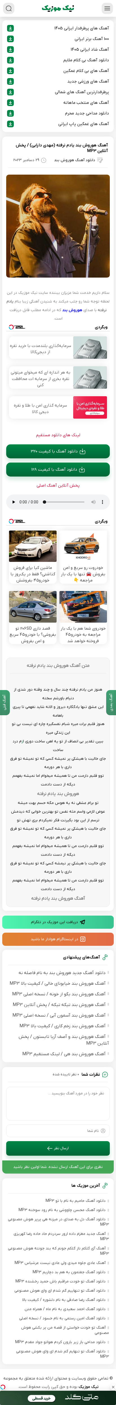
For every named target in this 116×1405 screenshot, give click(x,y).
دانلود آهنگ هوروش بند (74, 160)
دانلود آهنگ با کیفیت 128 (54, 469)
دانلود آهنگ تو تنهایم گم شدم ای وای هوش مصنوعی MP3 (62, 1354)
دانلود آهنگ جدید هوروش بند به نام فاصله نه (62, 973)
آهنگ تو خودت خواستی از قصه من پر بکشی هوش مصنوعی (65, 1330)
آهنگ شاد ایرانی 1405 (90, 49)
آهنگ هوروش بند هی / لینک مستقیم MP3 (64, 1054)
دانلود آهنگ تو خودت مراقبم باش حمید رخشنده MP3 (60, 1281)
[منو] (107, 8)
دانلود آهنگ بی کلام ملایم (86, 60)
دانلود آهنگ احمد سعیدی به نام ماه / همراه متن (65, 1309)
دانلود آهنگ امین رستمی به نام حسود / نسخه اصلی (62, 1318)
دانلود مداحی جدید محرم (87, 113)
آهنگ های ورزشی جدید (88, 81)
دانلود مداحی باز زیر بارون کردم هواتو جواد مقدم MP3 (60, 1342)
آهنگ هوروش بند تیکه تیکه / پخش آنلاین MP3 (59, 1005)
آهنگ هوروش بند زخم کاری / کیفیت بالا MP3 (62, 1026)
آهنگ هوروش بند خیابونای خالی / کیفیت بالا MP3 (58, 983)
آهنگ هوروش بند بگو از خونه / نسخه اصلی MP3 (59, 994)
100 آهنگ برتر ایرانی (92, 39)
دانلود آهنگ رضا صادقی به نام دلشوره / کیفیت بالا (64, 1300)
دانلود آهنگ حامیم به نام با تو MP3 (76, 1201)
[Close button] (113, 1387)
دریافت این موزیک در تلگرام (54, 922)
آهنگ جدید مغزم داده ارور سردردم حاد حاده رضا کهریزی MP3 (61, 1236)
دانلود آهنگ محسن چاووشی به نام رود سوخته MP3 (62, 1210)
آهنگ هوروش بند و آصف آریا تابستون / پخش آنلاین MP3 (64, 1040)
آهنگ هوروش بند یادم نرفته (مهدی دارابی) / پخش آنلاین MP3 (62, 148)
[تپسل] (3, 1387)
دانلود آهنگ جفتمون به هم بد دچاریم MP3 (69, 1272)
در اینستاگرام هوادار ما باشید (54, 939)
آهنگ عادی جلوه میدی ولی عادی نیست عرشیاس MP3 (60, 1263)
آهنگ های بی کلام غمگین (86, 71)
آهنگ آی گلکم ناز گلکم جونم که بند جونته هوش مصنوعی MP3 (58, 1251)
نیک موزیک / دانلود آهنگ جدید (58, 8)
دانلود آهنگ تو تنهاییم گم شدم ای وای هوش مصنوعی (60, 1290)
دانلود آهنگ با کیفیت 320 (54, 451)
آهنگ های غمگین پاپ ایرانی (83, 124)
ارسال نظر (61, 1148)
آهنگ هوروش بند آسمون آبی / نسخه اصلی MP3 (59, 1015)
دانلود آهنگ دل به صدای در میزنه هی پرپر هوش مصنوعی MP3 (58, 1222)
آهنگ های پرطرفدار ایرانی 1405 (81, 28)
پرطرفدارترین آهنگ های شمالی (82, 92)
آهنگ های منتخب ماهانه (86, 102)
